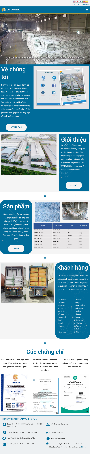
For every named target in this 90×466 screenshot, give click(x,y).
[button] (87, 10)
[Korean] (80, 1)
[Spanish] (86, 1)
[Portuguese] (83, 1)
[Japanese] (77, 1)
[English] (74, 1)
